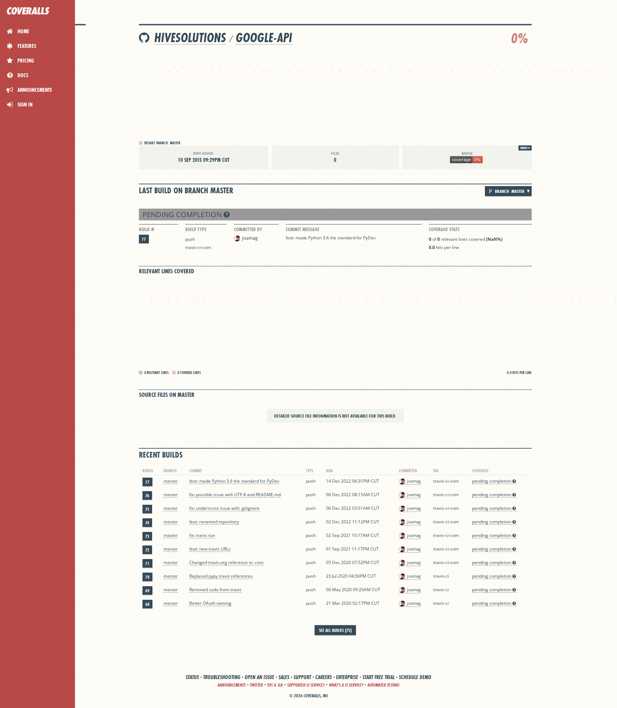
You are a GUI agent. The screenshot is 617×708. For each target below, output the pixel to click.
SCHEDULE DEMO (415, 677)
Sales (284, 677)
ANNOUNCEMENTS (231, 685)
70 (147, 577)
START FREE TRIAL (378, 677)
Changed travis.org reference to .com (226, 562)
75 (147, 509)
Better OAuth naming (210, 603)
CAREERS (323, 677)
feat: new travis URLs (210, 549)
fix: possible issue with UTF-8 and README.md (235, 494)
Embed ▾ (525, 148)
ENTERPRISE (347, 677)
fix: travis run (202, 535)
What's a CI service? (346, 685)
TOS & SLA (275, 685)
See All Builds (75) (335, 630)
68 (147, 604)
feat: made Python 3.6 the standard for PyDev (331, 238)
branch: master (509, 191)
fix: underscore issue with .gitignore (224, 508)
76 (147, 496)
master (171, 481)
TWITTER (256, 685)
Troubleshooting (221, 677)
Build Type (195, 229)
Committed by (248, 229)
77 (144, 239)
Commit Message (302, 229)
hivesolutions (190, 38)
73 (147, 536)
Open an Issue (259, 677)
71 (147, 563)
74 (147, 523)
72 (147, 550)
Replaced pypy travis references (221, 576)
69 (147, 591)
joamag (250, 238)
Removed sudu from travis (215, 589)
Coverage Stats (444, 229)
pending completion (183, 214)
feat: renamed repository (214, 521)
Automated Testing (383, 685)
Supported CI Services (306, 685)
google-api (264, 38)
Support (302, 677)
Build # (146, 229)
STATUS (192, 677)
